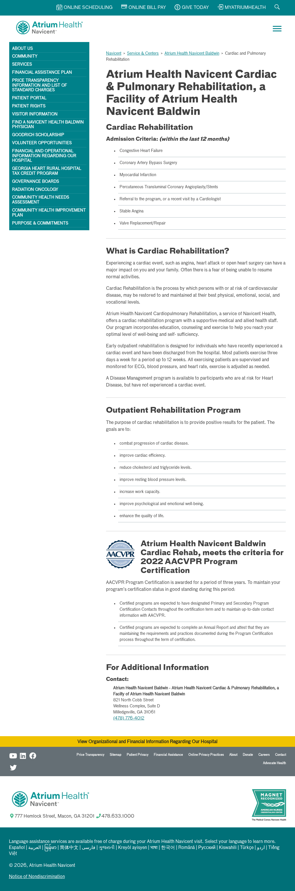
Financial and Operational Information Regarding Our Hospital (44, 156)
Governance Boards (35, 182)
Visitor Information (35, 114)
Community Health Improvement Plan (49, 212)
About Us (22, 49)
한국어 (168, 848)
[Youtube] (13, 755)
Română (186, 848)
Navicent (113, 54)
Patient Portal (29, 98)
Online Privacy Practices (206, 754)
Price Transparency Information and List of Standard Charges (39, 85)
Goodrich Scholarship (38, 135)
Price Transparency (90, 754)
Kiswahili (228, 848)
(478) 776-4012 (128, 718)
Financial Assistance (168, 754)
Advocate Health (274, 763)
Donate (248, 754)
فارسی (88, 848)
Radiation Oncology (35, 190)
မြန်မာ (50, 848)
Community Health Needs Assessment (40, 199)
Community (24, 56)
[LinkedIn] (23, 755)
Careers (264, 754)
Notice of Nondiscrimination (37, 877)
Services (22, 64)
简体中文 (69, 848)
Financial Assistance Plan (42, 73)
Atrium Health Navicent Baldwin (191, 54)
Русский (206, 848)
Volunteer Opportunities (42, 143)
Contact (280, 754)
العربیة (34, 848)
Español (17, 848)
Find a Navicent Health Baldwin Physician (48, 124)
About (233, 754)
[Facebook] (33, 755)
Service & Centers (143, 54)
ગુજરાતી (107, 848)
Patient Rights (29, 106)
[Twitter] (13, 767)
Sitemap (115, 754)
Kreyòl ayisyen (132, 848)
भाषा (154, 848)
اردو (261, 848)
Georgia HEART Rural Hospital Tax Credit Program (46, 171)
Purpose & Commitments (40, 223)
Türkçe (247, 848)
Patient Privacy (137, 754)
